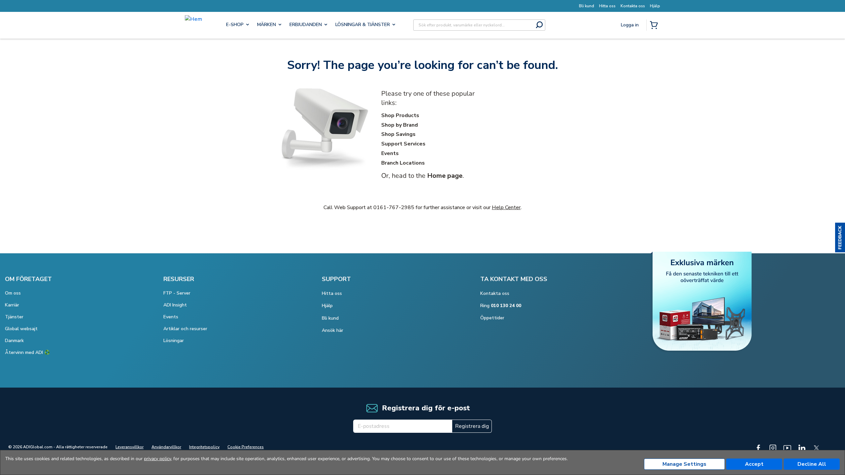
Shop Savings (398, 134)
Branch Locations (403, 163)
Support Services (403, 143)
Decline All (811, 464)
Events (390, 153)
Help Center (506, 207)
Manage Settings (684, 464)
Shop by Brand (399, 125)
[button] (840, 237)
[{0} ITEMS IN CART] (655, 25)
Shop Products (400, 115)
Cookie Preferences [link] (245, 447)
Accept (754, 464)
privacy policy (157, 459)
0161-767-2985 (393, 207)
